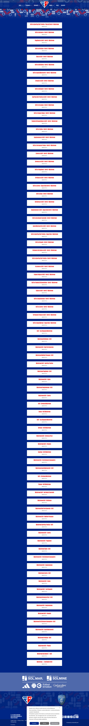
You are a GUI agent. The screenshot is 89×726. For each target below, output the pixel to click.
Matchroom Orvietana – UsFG (44, 637)
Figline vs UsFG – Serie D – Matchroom (44, 290)
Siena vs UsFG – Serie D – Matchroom (44, 56)
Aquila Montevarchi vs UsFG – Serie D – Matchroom (44, 226)
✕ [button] (59, 707)
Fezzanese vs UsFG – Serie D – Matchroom (44, 266)
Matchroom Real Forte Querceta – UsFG (44, 508)
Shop (57, 5)
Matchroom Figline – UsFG (44, 549)
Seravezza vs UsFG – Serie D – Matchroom (44, 161)
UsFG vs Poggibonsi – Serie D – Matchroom (44, 169)
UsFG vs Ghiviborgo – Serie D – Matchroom (44, 64)
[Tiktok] (71, 717)
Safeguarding (13, 722)
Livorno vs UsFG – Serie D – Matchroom (44, 153)
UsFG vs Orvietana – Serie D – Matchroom (44, 48)
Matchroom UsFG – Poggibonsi (44, 541)
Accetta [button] (34, 723)
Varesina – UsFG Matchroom (44, 427)
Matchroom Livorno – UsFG (44, 573)
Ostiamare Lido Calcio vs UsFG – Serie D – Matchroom (45, 250)
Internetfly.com (75, 722)
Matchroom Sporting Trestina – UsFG (44, 524)
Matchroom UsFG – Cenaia (44, 581)
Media (50, 5)
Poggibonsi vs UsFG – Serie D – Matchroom (44, 40)
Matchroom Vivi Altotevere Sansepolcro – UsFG (44, 621)
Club (20, 5)
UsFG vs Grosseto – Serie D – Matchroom (44, 242)
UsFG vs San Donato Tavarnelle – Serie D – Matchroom (44, 218)
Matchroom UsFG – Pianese (44, 645)
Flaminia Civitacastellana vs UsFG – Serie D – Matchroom (44, 121)
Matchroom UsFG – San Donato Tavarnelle (44, 492)
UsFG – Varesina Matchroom (44, 403)
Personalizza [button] (55, 723)
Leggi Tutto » (44, 26)
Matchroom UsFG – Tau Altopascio (44, 589)
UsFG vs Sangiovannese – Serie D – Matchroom (44, 298)
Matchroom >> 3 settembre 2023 (44, 662)
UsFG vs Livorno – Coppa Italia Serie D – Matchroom (44, 185)
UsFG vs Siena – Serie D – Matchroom (44, 193)
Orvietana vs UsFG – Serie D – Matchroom (44, 177)
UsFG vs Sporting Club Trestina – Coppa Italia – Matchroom (44, 234)
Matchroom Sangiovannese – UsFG (44, 387)
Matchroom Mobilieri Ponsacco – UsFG (44, 355)
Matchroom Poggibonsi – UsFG (44, 371)
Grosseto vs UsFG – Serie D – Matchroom (44, 80)
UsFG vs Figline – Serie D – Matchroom (44, 129)
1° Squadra (27, 5)
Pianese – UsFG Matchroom (44, 484)
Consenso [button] (13, 724)
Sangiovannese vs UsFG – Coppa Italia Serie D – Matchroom (44, 210)
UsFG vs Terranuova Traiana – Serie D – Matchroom (44, 145)
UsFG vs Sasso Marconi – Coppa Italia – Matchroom (44, 323)
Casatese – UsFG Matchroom (44, 452)
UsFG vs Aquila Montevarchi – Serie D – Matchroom (44, 72)
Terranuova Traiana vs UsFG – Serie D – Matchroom (44, 315)
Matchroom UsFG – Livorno (44, 395)
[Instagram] (65, 717)
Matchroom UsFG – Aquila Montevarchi (44, 629)
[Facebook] (62, 717)
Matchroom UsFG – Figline (44, 379)
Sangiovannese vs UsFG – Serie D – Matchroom (44, 137)
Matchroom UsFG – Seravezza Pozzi (44, 436)
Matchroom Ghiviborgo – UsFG (44, 339)
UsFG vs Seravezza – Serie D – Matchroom (44, 32)
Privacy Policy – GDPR (22, 720)
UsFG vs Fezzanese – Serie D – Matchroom (44, 105)
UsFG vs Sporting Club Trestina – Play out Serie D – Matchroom (44, 24)
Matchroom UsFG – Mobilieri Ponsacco (44, 516)
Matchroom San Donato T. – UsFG (44, 654)
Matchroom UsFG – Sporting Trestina (44, 363)
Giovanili (36, 5)
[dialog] (44, 716)
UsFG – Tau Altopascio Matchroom (44, 331)
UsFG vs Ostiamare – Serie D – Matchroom (44, 89)
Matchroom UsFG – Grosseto (44, 444)
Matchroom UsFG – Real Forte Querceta (44, 347)
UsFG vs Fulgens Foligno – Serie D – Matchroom (44, 113)
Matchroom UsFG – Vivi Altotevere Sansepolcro (44, 460)
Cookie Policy (13, 720)
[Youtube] (74, 717)
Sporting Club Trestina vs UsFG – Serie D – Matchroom (44, 97)
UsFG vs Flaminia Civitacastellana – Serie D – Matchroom (44, 282)
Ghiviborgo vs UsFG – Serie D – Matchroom (44, 202)
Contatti (63, 5)
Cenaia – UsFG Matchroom (44, 411)
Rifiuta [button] (44, 723)
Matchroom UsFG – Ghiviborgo (44, 500)
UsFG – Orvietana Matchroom (44, 476)
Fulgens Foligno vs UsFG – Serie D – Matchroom (44, 274)
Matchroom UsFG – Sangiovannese (44, 565)
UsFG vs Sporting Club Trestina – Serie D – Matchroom (44, 258)
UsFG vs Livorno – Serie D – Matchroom (44, 306)
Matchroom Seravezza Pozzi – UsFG (44, 597)
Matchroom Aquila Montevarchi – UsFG (44, 468)
